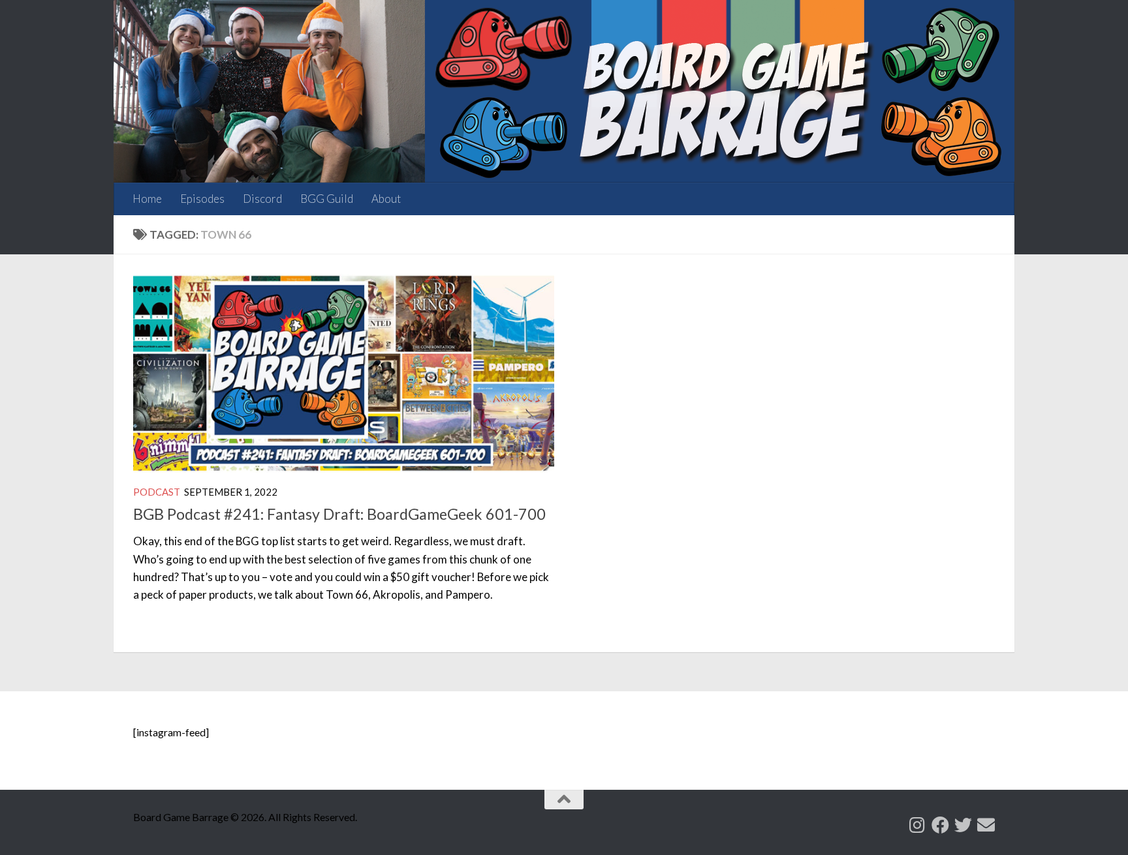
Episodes (202, 198)
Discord (262, 198)
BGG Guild (326, 198)
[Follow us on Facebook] (940, 824)
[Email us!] (986, 824)
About (386, 198)
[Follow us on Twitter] (963, 824)
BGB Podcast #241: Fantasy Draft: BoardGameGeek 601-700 (339, 514)
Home (147, 198)
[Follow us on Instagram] (917, 824)
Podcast (156, 492)
